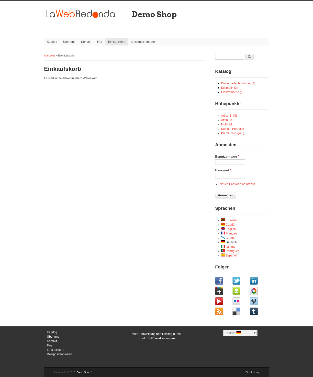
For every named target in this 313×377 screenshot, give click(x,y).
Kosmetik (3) (229, 87)
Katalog (52, 42)
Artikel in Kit (229, 115)
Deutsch (231, 242)
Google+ (223, 291)
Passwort (223, 170)
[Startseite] (87, 20)
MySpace (241, 291)
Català (230, 224)
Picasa (258, 291)
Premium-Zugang (232, 133)
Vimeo (258, 302)
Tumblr (258, 312)
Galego (230, 238)
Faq (99, 42)
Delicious (241, 312)
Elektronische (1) (232, 92)
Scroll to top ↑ (253, 372)
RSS (223, 312)
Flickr (241, 302)
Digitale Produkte (232, 129)
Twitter (241, 281)
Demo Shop (154, 14)
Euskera (231, 220)
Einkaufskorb (116, 42)
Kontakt (86, 42)
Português (232, 251)
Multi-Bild (227, 124)
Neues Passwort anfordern (237, 184)
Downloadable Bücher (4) (238, 83)
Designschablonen (143, 42)
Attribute (226, 120)
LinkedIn (258, 281)
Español (231, 255)
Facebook (223, 281)
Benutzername (227, 156)
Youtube (223, 302)
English (230, 229)
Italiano (230, 246)
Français (231, 233)
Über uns (69, 42)
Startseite (49, 55)
